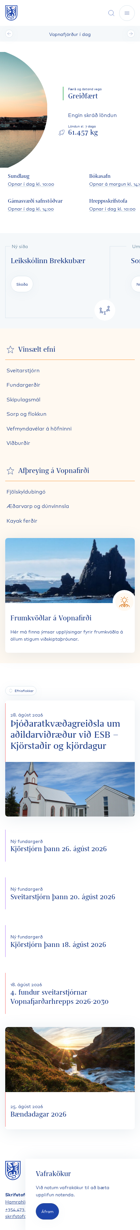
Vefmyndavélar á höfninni (39, 428)
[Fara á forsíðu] (11, 13)
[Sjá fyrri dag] (9, 34)
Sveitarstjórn (23, 370)
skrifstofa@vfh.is (24, 1216)
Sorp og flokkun (27, 413)
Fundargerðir (23, 384)
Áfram (47, 1211)
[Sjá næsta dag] (131, 34)
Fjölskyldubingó (26, 491)
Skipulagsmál (23, 399)
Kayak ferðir (22, 520)
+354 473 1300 (20, 1208)
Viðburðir (18, 442)
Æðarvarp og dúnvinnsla (38, 505)
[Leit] (111, 13)
